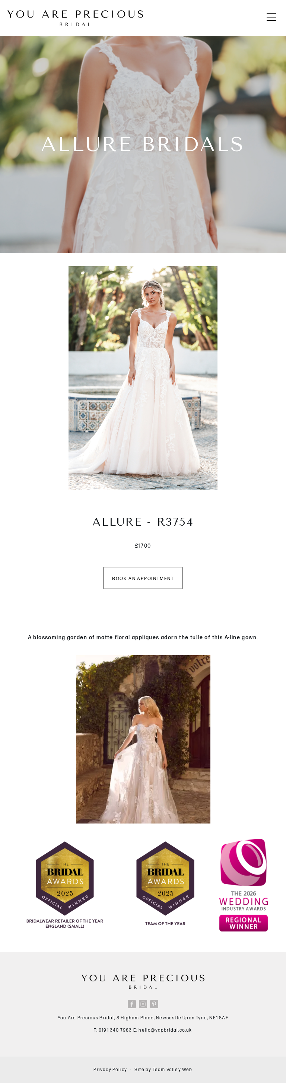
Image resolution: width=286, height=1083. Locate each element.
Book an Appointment (143, 579)
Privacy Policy (110, 1070)
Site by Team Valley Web (163, 1070)
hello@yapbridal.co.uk (165, 1030)
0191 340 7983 (115, 1030)
